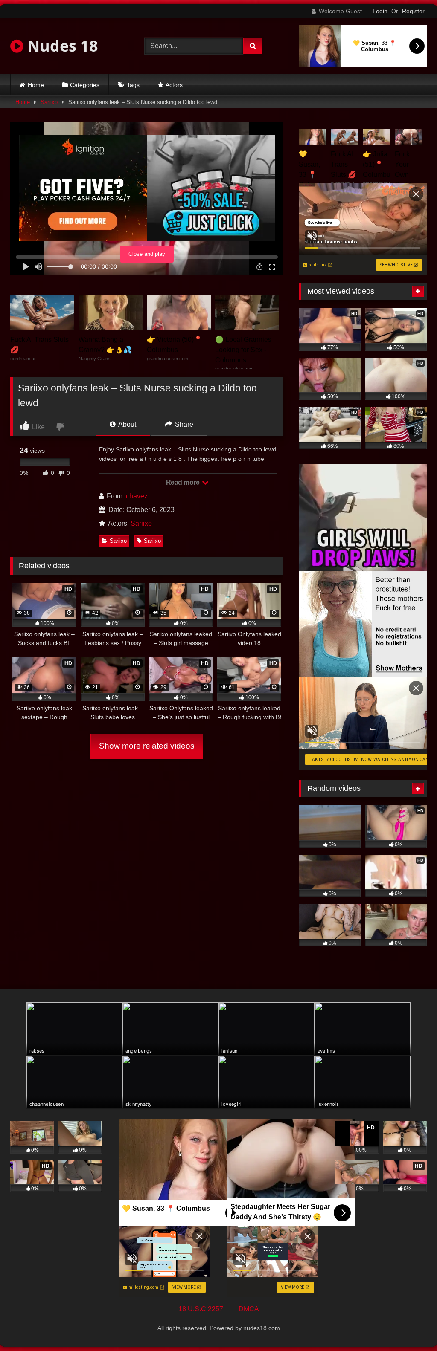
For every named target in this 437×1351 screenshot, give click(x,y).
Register (413, 11)
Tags (133, 84)
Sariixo (49, 102)
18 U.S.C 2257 (200, 1309)
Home (36, 84)
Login (380, 11)
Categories (84, 84)
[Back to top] (410, 1325)
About (126, 424)
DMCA (249, 1309)
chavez (137, 496)
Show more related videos (147, 745)
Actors (174, 84)
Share (183, 424)
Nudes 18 (60, 45)
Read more (183, 482)
